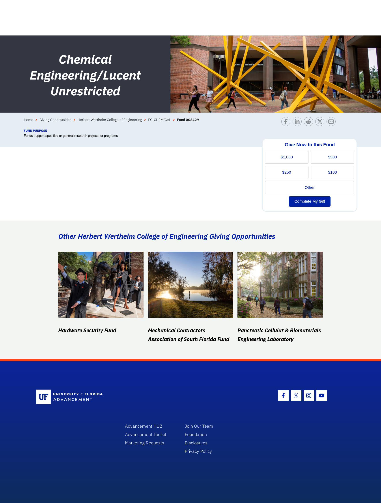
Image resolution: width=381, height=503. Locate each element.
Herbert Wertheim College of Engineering (110, 119)
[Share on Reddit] (309, 122)
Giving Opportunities (55, 119)
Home (28, 119)
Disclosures (196, 443)
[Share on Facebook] (287, 122)
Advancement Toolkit (145, 434)
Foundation (196, 434)
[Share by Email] (332, 122)
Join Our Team (199, 426)
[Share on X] (321, 122)
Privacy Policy (198, 451)
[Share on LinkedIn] (298, 122)
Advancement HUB (143, 426)
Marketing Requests (144, 443)
